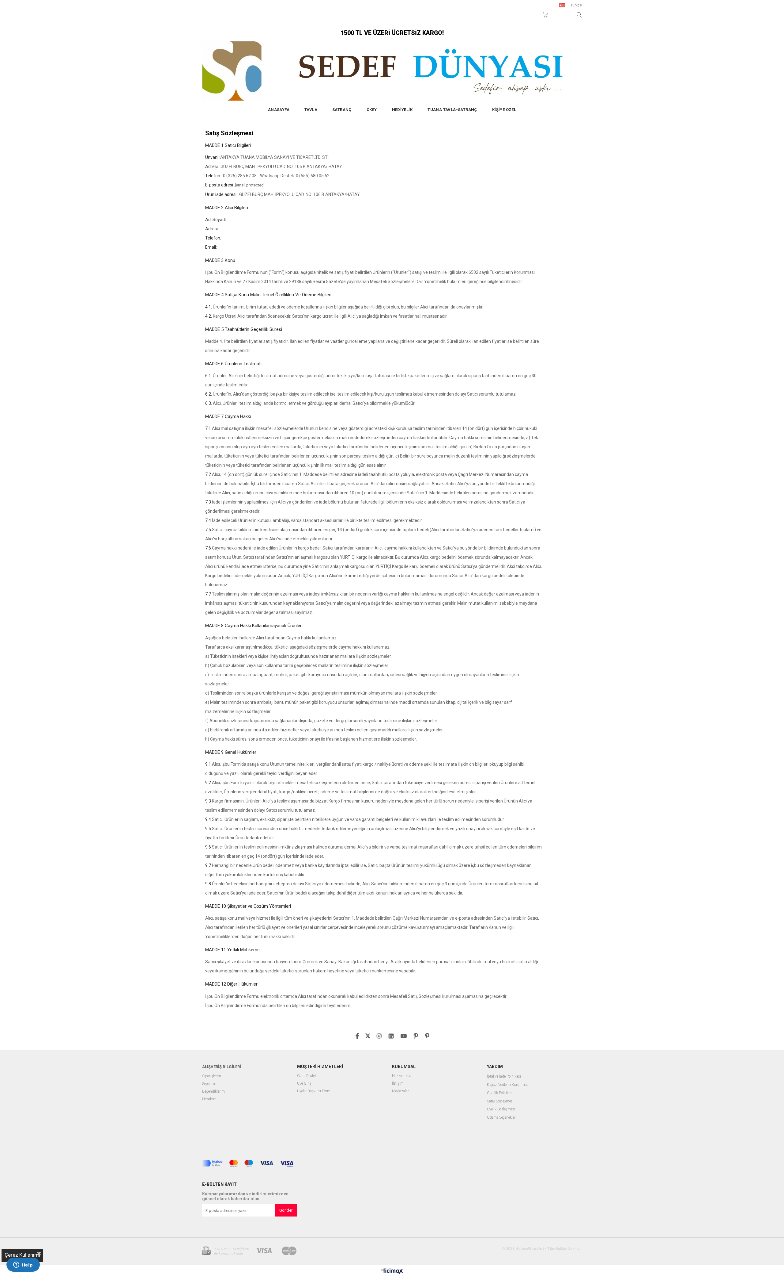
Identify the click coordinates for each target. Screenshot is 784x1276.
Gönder (285, 1210)
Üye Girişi (304, 1084)
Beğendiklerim (213, 1092)
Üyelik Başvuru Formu (315, 1091)
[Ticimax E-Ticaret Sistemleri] (392, 1271)
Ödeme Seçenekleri (501, 1118)
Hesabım (209, 1099)
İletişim (398, 1084)
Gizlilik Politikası (500, 1093)
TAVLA (310, 109)
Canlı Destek (307, 1076)
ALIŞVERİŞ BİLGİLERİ (221, 1066)
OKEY (372, 109)
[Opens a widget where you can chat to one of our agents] (23, 1265)
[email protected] (250, 185)
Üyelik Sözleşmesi (501, 1109)
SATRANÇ (342, 109)
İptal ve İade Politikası (504, 1077)
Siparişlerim (211, 1076)
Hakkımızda (401, 1076)
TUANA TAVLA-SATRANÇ (452, 109)
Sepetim (208, 1084)
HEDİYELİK (402, 109)
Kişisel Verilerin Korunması (508, 1085)
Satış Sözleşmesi (500, 1101)
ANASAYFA (278, 109)
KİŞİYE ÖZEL (504, 109)
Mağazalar (400, 1091)
